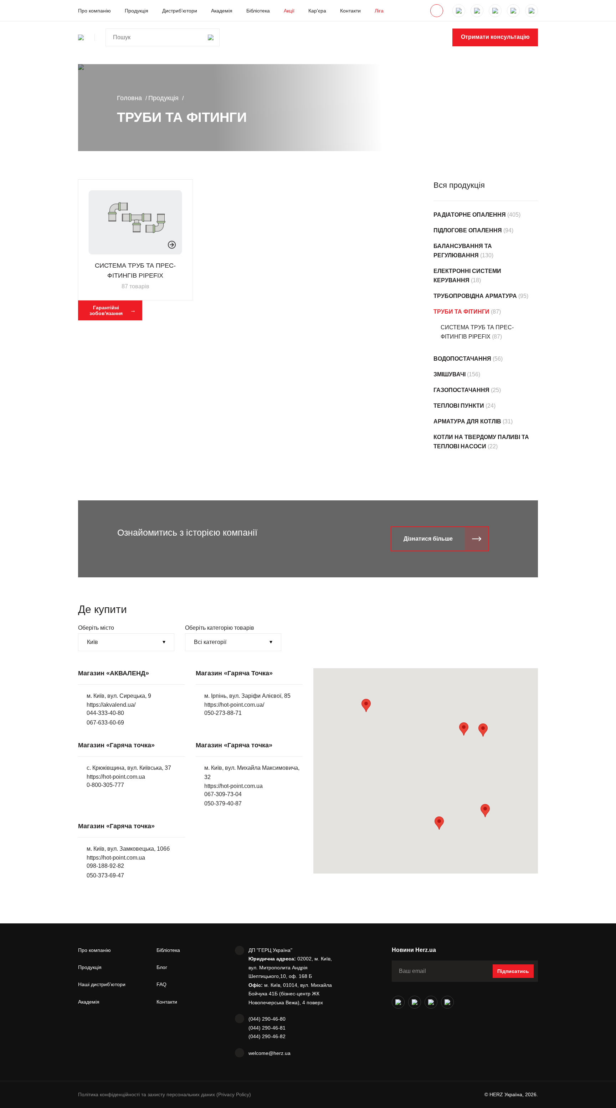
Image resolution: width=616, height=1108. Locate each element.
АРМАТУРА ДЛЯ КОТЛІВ (467, 421)
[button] (483, 730)
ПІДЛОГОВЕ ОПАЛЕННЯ (467, 230)
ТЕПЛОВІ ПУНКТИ (458, 406)
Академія (221, 11)
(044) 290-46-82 (267, 1036)
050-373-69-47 (105, 875)
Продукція (136, 11)
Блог (161, 967)
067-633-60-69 (105, 723)
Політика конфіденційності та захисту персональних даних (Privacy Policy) (164, 1094)
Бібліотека (258, 11)
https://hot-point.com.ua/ (234, 705)
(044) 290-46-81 (267, 1028)
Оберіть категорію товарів (219, 628)
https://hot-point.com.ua (116, 777)
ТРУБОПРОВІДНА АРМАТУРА (475, 296)
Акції (289, 11)
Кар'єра (317, 11)
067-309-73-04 (223, 794)
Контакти (350, 11)
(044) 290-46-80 (267, 1019)
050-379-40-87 (223, 803)
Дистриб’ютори (179, 11)
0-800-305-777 (105, 785)
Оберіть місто (96, 628)
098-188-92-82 (105, 866)
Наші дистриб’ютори (101, 984)
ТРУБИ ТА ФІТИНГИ (461, 312)
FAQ (161, 984)
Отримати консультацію (495, 37)
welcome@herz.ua (269, 1053)
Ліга (379, 11)
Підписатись (513, 971)
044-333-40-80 (105, 713)
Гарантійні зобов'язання (106, 310)
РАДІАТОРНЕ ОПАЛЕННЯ (469, 215)
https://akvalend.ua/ (111, 705)
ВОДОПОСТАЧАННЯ (462, 359)
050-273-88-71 (223, 713)
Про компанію (94, 11)
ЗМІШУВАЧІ (449, 374)
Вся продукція (459, 185)
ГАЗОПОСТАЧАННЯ (461, 390)
